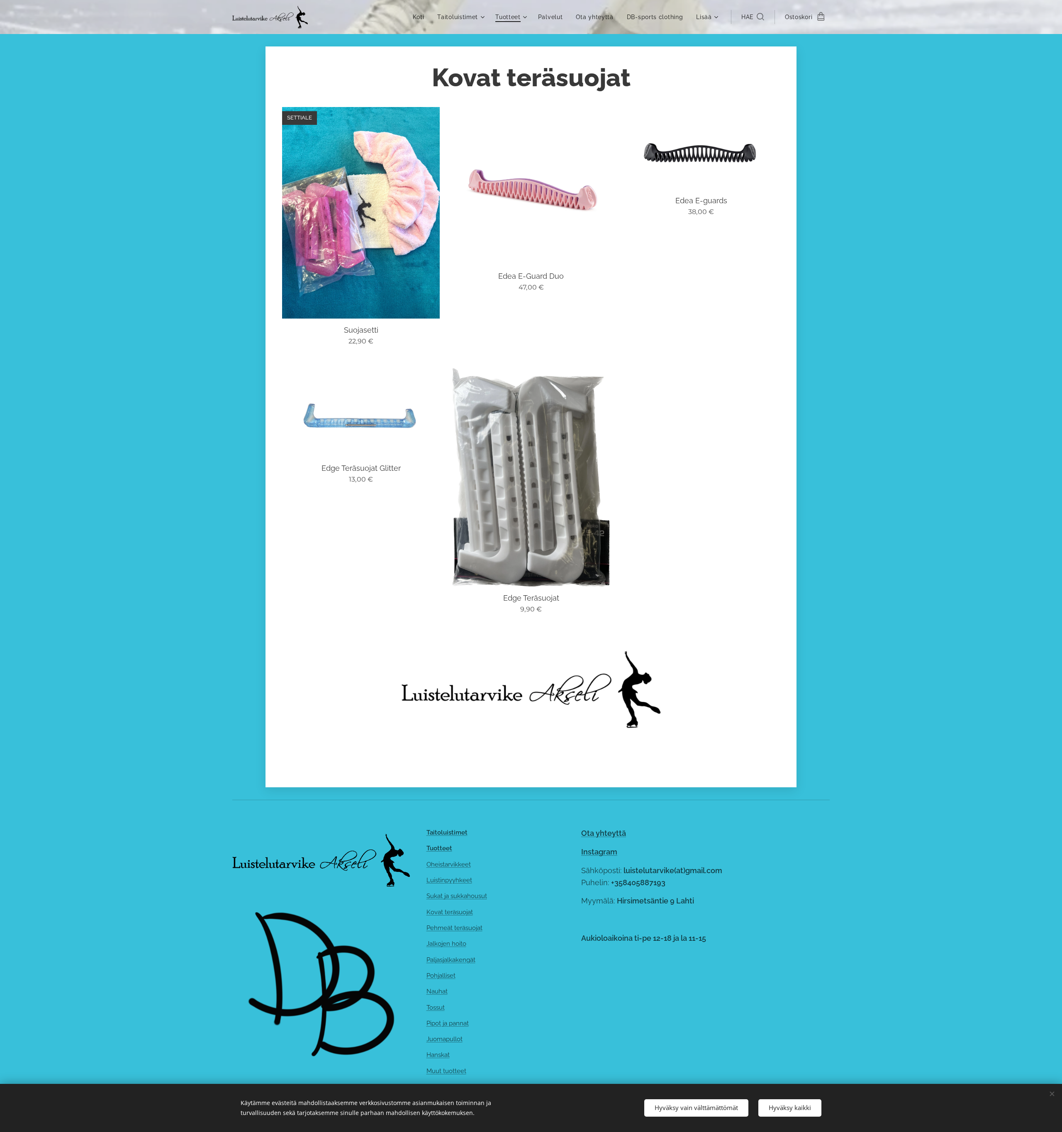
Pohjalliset (440, 975)
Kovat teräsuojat (449, 912)
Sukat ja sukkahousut (456, 896)
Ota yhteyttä (603, 833)
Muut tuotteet (446, 1071)
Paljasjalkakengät (450, 960)
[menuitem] (421, 17)
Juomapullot (444, 1039)
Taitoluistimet (447, 832)
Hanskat (438, 1055)
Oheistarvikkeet (448, 864)
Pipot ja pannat (447, 1023)
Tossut (435, 1007)
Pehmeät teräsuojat (454, 928)
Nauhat (437, 991)
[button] (753, 17)
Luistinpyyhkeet (449, 880)
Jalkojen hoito (446, 943)
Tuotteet (439, 848)
